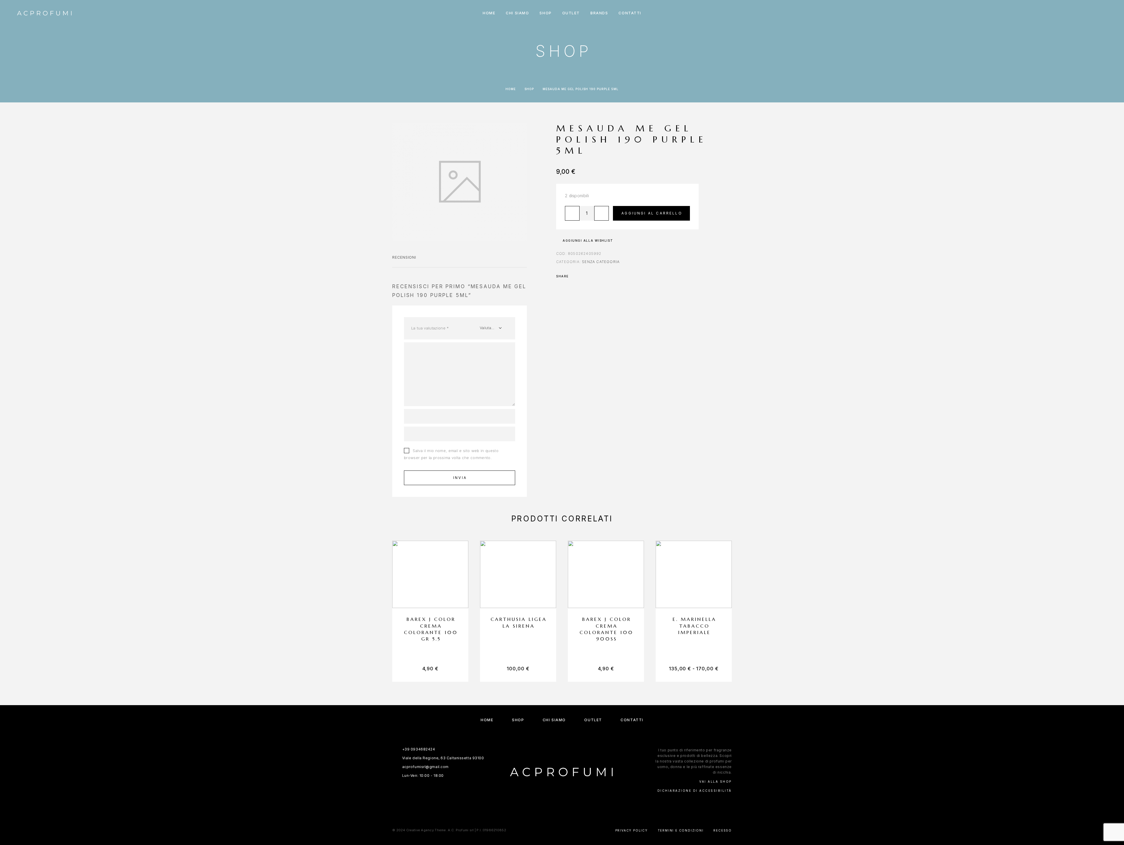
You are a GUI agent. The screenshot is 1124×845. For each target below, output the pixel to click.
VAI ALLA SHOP (715, 781)
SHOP (545, 13)
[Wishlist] (1094, 13)
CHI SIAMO (517, 13)
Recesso (722, 830)
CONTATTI (629, 13)
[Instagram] (567, 803)
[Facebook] (556, 803)
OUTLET (571, 13)
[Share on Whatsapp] (582, 276)
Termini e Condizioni (681, 830)
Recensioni (404, 257)
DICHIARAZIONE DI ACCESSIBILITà (694, 790)
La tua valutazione (430, 328)
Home (511, 89)
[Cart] (1107, 13)
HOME (489, 13)
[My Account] (1080, 13)
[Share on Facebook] (575, 276)
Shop (529, 89)
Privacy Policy (631, 830)
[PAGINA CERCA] (1067, 13)
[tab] (404, 261)
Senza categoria (601, 262)
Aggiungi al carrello (651, 213)
